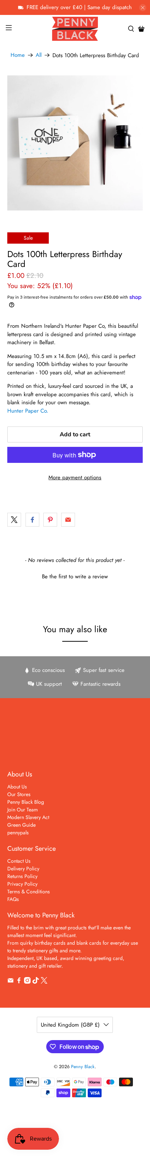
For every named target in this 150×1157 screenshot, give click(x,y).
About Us (17, 786)
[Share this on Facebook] (32, 520)
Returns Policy (22, 876)
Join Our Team (22, 809)
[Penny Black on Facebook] (19, 981)
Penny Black (83, 1066)
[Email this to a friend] (68, 520)
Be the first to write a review (75, 577)
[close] (142, 7)
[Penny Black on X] (44, 981)
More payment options (74, 477)
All (39, 55)
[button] (74, 576)
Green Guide (21, 825)
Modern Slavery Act (28, 817)
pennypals (18, 832)
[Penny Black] (75, 28)
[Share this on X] (14, 520)
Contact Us (19, 861)
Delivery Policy (23, 868)
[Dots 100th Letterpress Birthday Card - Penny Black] (74, 142)
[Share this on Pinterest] (50, 520)
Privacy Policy (22, 884)
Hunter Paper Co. (27, 411)
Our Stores (19, 794)
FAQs (13, 899)
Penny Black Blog (25, 802)
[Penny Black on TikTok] (35, 981)
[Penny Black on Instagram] (27, 981)
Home (18, 55)
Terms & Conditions (28, 891)
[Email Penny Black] (10, 981)
